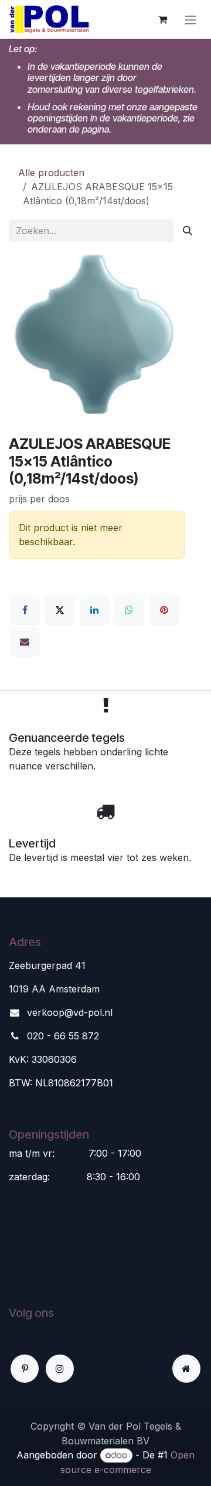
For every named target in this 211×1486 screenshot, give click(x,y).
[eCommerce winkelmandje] (162, 19)
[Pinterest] (164, 610)
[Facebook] (25, 610)
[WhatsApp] (129, 610)
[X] (60, 610)
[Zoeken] (187, 230)
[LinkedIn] (94, 610)
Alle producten (51, 172)
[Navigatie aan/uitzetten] (190, 19)
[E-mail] (25, 641)
